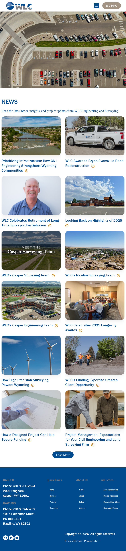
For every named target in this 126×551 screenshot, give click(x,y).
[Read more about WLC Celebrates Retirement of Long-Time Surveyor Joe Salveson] (49, 225)
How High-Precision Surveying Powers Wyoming (25, 382)
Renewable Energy (111, 508)
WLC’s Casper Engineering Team (28, 325)
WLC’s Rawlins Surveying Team (90, 275)
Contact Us (54, 508)
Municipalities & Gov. (112, 502)
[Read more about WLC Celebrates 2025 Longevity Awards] (80, 330)
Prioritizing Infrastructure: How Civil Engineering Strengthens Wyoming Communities (29, 165)
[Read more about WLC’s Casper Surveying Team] (53, 275)
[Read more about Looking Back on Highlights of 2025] (66, 225)
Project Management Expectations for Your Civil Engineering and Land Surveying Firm (92, 439)
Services (53, 496)
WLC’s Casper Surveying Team (26, 275)
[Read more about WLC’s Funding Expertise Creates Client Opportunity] (97, 385)
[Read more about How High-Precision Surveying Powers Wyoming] (32, 385)
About (81, 496)
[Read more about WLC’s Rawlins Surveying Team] (118, 275)
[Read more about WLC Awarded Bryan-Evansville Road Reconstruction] (92, 166)
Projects (53, 502)
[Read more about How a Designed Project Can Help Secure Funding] (29, 439)
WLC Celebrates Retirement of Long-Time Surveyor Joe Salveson (31, 223)
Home (52, 489)
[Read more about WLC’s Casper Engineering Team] (56, 325)
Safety (81, 502)
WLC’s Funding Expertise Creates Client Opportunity (91, 382)
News (81, 489)
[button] (96, 5)
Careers (82, 508)
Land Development (111, 489)
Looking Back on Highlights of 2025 (93, 220)
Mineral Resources (111, 496)
